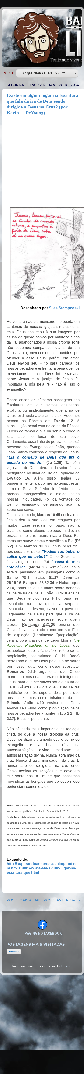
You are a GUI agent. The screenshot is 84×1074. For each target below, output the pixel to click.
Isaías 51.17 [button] (46, 578)
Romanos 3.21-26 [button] (39, 624)
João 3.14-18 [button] (56, 593)
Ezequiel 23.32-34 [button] (38, 583)
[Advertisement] (42, 160)
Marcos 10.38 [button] (36, 546)
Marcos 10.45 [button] (48, 515)
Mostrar (14, 951)
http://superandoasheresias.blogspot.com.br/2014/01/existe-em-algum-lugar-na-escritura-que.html (42, 868)
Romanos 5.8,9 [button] (21, 672)
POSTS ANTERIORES (62, 900)
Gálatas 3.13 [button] (29, 687)
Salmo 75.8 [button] (18, 578)
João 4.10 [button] (34, 703)
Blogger (68, 966)
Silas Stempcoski (64, 308)
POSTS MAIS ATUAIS (24, 900)
